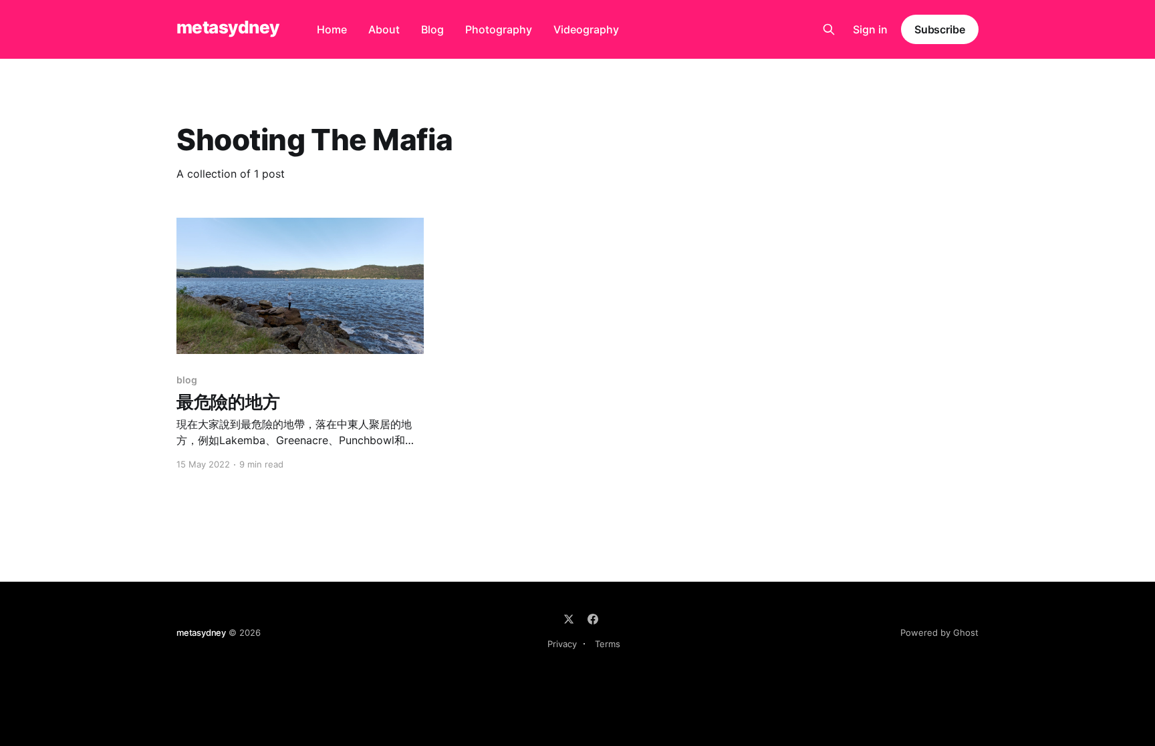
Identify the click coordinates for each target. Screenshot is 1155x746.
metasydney (227, 28)
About (384, 29)
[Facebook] (593, 619)
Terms (607, 643)
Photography (498, 29)
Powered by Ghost (939, 632)
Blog (432, 29)
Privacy (562, 643)
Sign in (870, 29)
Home (332, 29)
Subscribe (939, 29)
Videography (586, 29)
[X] (568, 619)
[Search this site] (829, 29)
